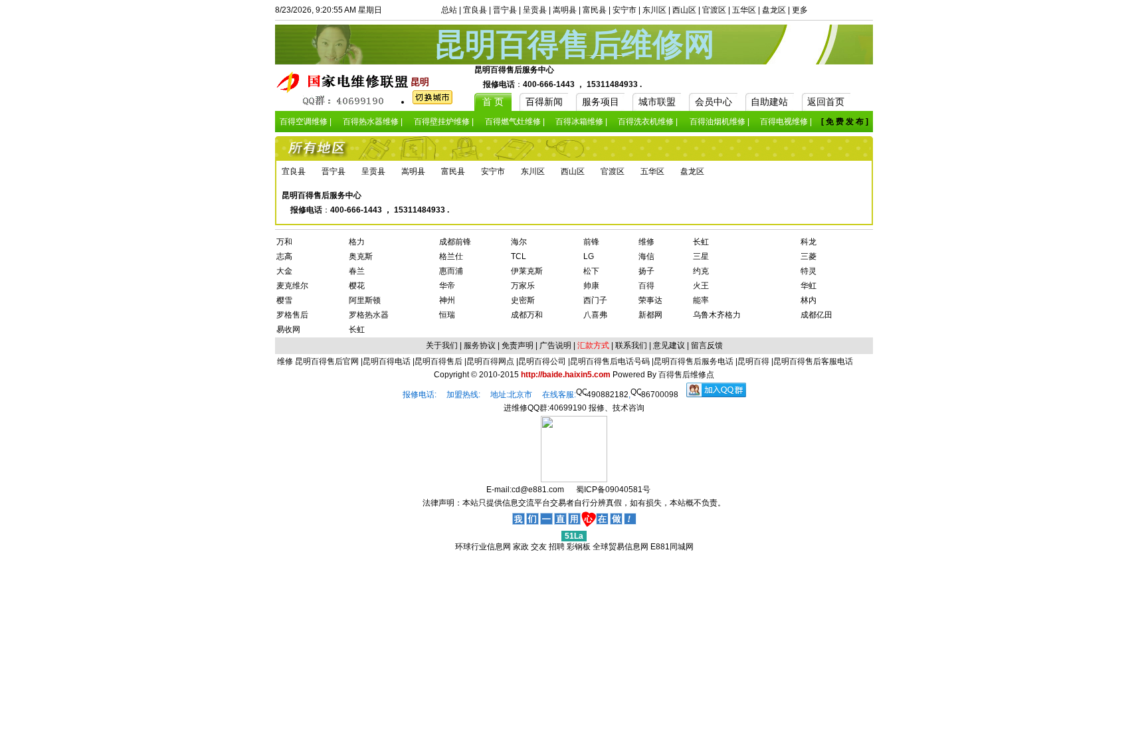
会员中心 (713, 101)
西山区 (684, 10)
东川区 (654, 10)
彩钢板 (579, 546)
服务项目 (600, 101)
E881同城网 (672, 546)
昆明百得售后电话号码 (610, 361)
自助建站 (769, 101)
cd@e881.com (538, 489)
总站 (449, 10)
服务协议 (480, 345)
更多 (800, 10)
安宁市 (624, 10)
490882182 (607, 394)
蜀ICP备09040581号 (613, 489)
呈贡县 (535, 10)
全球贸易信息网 (620, 546)
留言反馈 (707, 345)
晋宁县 (505, 10)
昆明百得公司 (542, 361)
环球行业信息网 (483, 546)
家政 (521, 546)
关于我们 (442, 345)
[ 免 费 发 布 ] (844, 121)
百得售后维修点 (686, 374)
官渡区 (714, 10)
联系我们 (631, 345)
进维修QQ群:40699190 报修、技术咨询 (574, 408)
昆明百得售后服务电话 (693, 361)
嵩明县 (565, 10)
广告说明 (555, 345)
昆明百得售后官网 (327, 361)
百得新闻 (544, 101)
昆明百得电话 (387, 361)
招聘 (557, 546)
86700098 (659, 394)
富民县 (595, 10)
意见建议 (669, 345)
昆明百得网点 (490, 361)
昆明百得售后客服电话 (813, 361)
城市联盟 (657, 101)
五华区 (744, 10)
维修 (286, 361)
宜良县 (475, 10)
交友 (539, 546)
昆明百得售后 (438, 361)
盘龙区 (774, 10)
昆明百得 (753, 361)
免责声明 (517, 345)
